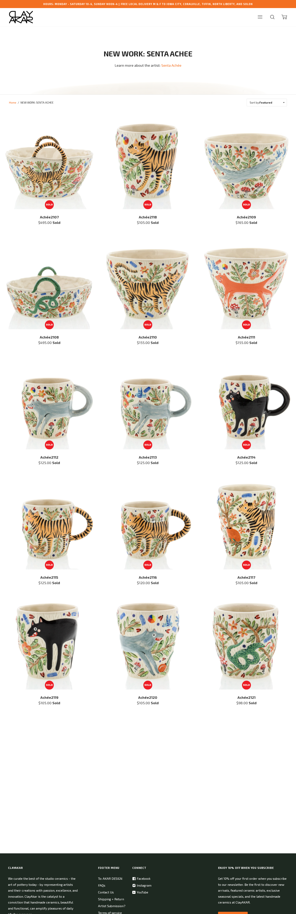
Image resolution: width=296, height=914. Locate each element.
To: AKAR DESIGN (110, 878)
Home (12, 102)
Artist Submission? (111, 906)
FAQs (101, 885)
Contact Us (106, 892)
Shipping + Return (111, 899)
